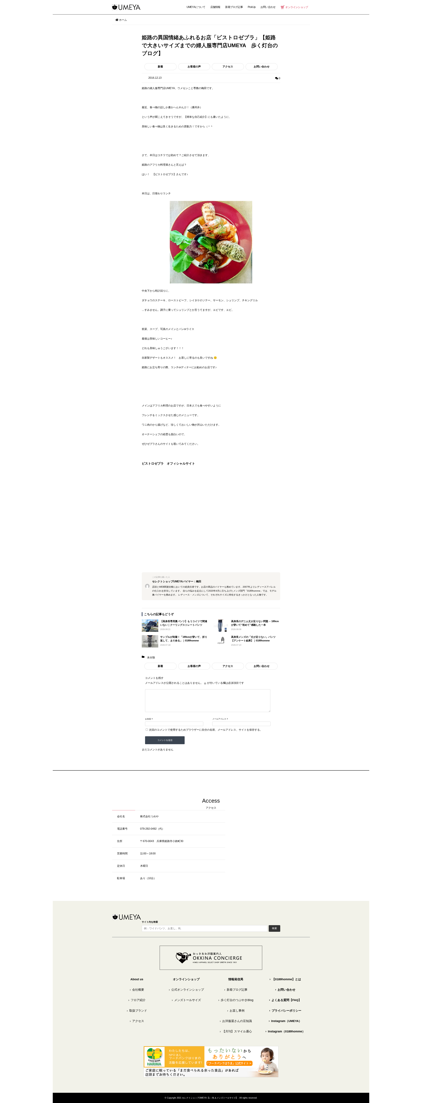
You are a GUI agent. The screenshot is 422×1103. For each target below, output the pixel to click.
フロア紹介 (137, 1000)
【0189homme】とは (285, 979)
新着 (160, 66)
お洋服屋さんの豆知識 (236, 1021)
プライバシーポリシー (285, 1010)
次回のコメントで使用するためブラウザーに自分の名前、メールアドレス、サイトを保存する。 (205, 729)
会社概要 (137, 989)
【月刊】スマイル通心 (236, 1031)
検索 (274, 928)
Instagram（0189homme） (285, 1031)
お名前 (148, 719)
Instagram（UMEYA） (285, 1021)
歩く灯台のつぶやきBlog (235, 1000)
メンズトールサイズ (186, 1000)
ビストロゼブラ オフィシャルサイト (168, 463)
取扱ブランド (137, 1010)
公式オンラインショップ (186, 989)
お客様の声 (194, 66)
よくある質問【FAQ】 (285, 1000)
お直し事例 (235, 1010)
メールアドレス (219, 719)
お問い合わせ (262, 66)
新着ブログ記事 (234, 7)
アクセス (228, 66)
